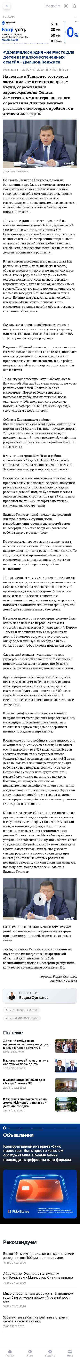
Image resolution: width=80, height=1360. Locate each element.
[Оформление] (66, 5)
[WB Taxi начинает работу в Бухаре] (40, 1182)
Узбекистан (10, 69)
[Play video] (40, 899)
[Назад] (6, 5)
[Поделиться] (74, 5)
